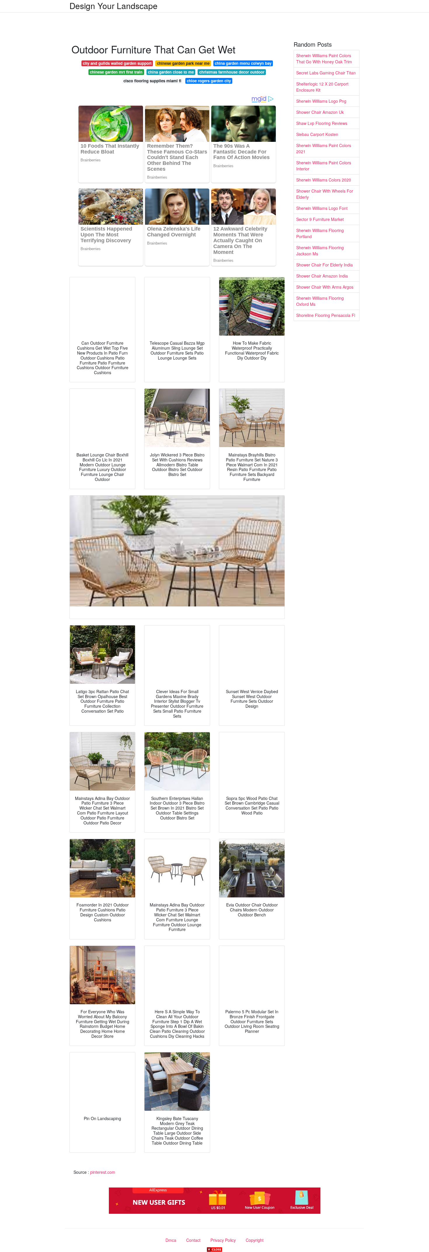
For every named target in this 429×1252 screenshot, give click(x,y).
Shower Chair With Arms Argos (324, 287)
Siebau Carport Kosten (317, 134)
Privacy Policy (223, 1240)
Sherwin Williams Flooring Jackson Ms (320, 251)
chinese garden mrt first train (116, 72)
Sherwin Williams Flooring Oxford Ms (320, 301)
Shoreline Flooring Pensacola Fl (325, 315)
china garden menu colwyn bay (243, 63)
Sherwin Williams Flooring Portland (320, 233)
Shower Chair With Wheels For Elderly (324, 194)
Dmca (170, 1240)
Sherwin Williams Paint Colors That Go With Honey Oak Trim (324, 58)
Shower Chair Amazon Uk (320, 112)
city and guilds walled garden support (117, 63)
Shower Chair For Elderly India (324, 265)
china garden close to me (171, 72)
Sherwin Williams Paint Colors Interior (323, 166)
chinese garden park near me (183, 63)
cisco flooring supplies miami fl (152, 80)
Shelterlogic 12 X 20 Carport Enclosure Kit (322, 87)
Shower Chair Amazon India (322, 276)
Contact (193, 1240)
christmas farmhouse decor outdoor (231, 72)
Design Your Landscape (113, 5)
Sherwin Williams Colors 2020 (323, 180)
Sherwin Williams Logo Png (321, 101)
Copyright (255, 1240)
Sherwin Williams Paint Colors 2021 (323, 148)
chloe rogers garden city (209, 80)
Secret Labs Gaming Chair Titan (326, 73)
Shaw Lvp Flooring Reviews (321, 123)
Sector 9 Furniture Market (320, 219)
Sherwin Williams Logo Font (322, 208)
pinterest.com (102, 1172)
